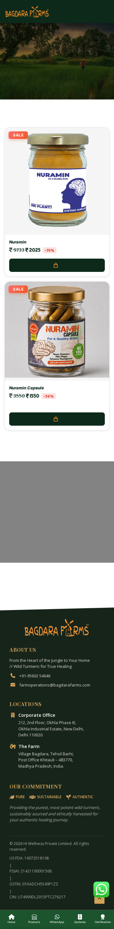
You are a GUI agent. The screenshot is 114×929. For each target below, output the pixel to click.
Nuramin (17, 241)
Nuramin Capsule (26, 387)
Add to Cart (57, 265)
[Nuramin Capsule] (57, 376)
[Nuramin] (57, 230)
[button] (101, 889)
